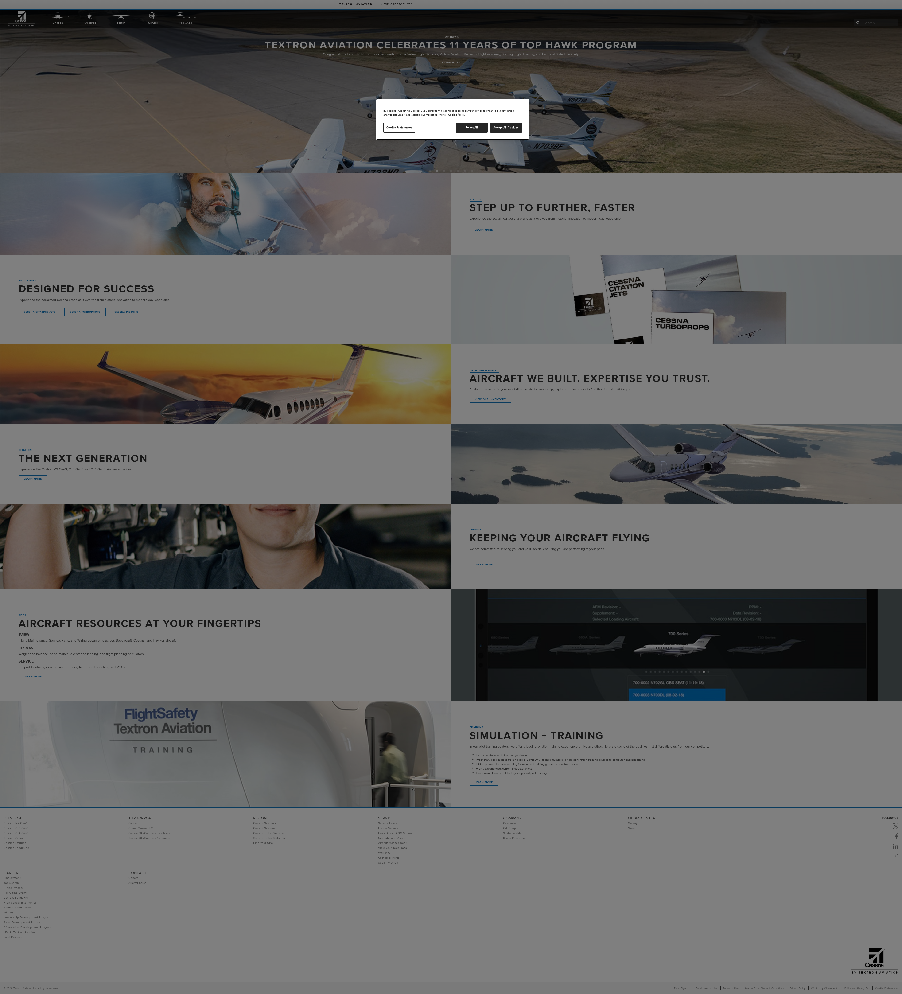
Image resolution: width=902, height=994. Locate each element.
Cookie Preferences (399, 127)
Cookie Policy (456, 114)
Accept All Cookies (506, 127)
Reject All (472, 127)
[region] (452, 119)
